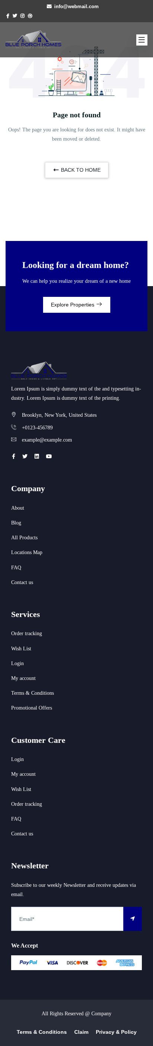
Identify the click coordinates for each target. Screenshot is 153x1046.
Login (17, 663)
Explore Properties (73, 305)
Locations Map (26, 552)
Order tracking (26, 633)
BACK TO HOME (80, 170)
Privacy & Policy (116, 1032)
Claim (81, 1032)
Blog (16, 523)
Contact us (22, 582)
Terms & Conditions (32, 693)
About (17, 508)
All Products (24, 537)
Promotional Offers (31, 708)
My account (23, 678)
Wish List (21, 648)
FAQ (16, 567)
